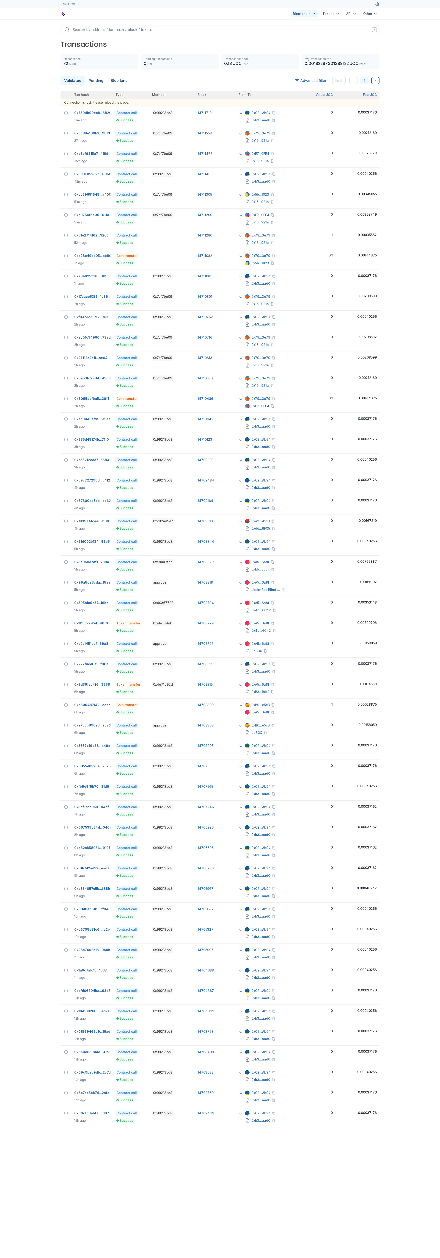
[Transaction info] (66, 113)
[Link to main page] (63, 14)
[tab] (72, 80)
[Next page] (375, 80)
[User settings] (377, 4)
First (338, 80)
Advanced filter (313, 80)
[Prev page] (353, 80)
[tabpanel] (220, 609)
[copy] (274, 113)
